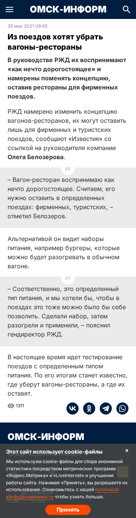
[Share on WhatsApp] (120, 408)
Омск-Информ (68, 9)
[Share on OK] (87, 408)
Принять (68, 509)
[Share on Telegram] (103, 408)
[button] (9, 9)
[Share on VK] (72, 408)
